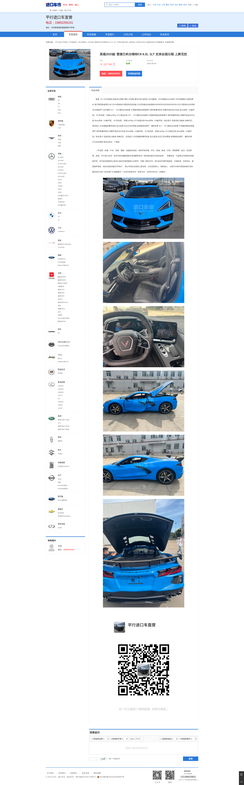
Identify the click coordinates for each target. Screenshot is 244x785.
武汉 (176, 5)
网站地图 (97, 773)
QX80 (60, 528)
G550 (60, 180)
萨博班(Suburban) (64, 516)
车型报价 (73, 34)
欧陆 (59, 146)
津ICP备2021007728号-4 (85, 777)
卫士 (59, 423)
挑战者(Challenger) (64, 244)
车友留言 (164, 34)
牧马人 (60, 358)
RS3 (59, 113)
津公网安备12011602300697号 (112, 777)
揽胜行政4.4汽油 (63, 420)
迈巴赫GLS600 (63, 195)
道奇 (59, 240)
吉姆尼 (60, 454)
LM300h (61, 402)
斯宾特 (60, 199)
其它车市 (67, 10)
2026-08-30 (151, 63)
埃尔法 (60, 299)
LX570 (60, 395)
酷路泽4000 (62, 280)
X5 (59, 217)
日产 (59, 475)
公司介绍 (128, 34)
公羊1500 (61, 247)
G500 (60, 183)
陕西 (180, 5)
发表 (191, 759)
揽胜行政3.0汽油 (63, 426)
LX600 (60, 408)
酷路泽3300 (62, 321)
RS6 (59, 110)
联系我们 (62, 773)
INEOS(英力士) (64, 342)
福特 (59, 255)
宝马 (59, 213)
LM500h (61, 389)
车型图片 (109, 34)
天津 (154, 5)
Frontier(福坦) (62, 485)
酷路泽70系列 (62, 283)
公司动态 (146, 34)
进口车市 (61, 777)
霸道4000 (61, 296)
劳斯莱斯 (61, 463)
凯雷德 (60, 373)
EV (59, 333)
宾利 (59, 136)
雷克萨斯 (61, 382)
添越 (59, 139)
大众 (59, 228)
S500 (60, 189)
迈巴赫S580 (62, 205)
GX (59, 399)
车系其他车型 (134, 74)
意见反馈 (85, 773)
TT (59, 107)
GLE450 (61, 167)
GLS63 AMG (62, 164)
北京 (159, 5)
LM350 (60, 405)
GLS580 (61, 160)
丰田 (59, 273)
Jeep (60, 355)
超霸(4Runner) (63, 302)
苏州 (172, 5)
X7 (59, 220)
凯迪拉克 (61, 369)
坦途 (59, 305)
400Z (59, 479)
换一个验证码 (114, 759)
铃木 (59, 450)
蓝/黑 (128, 63)
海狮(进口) (61, 309)
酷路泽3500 (62, 277)
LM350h (61, 392)
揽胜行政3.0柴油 (63, 429)
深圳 (185, 5)
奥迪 (59, 97)
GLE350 (61, 170)
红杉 (59, 312)
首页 (55, 34)
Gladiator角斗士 (63, 362)
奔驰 (59, 154)
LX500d (60, 386)
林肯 (59, 437)
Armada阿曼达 (63, 489)
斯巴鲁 (60, 496)
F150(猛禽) (61, 262)
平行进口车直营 (61, 42)
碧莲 (59, 482)
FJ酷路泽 (61, 286)
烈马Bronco (62, 259)
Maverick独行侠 (63, 265)
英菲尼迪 (61, 524)
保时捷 (60, 121)
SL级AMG (61, 202)
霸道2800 (61, 293)
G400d (60, 186)
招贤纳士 (73, 773)
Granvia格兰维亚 (63, 318)
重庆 (167, 5)
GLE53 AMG (62, 173)
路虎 (59, 416)
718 (59, 128)
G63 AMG (61, 176)
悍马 (59, 329)
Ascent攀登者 (62, 500)
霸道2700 (61, 290)
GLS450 (61, 157)
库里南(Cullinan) (63, 466)
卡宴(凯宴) (61, 125)
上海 (163, 5)
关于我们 (50, 773)
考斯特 (60, 315)
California (61, 231)
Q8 (59, 103)
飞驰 (59, 143)
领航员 (60, 441)
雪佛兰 (60, 509)
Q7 (59, 100)
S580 (60, 192)
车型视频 (91, 34)
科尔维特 (82, 42)
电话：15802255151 (111, 74)
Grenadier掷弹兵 (63, 346)
